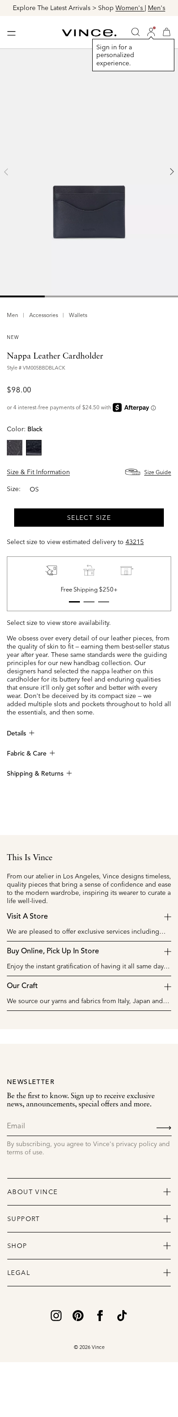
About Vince (32, 1192)
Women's (130, 8)
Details (16, 733)
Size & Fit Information (38, 472)
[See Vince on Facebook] (99, 1315)
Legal (18, 1273)
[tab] (22, 296)
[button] (151, 32)
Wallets (78, 315)
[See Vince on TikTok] (121, 1315)
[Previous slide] (6, 171)
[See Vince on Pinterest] (78, 1315)
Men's (156, 8)
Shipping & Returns (35, 774)
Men (12, 315)
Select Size (89, 517)
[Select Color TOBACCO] (14, 447)
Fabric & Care (27, 754)
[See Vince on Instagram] (56, 1315)
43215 (135, 542)
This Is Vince (29, 858)
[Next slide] (171, 171)
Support (23, 1219)
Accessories (43, 315)
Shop (17, 1246)
